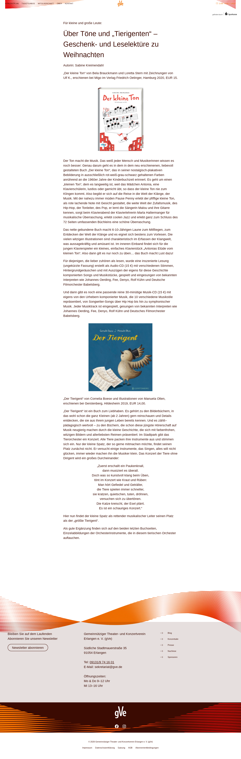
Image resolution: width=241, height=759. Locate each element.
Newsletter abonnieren (28, 647)
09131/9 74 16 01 (102, 662)
